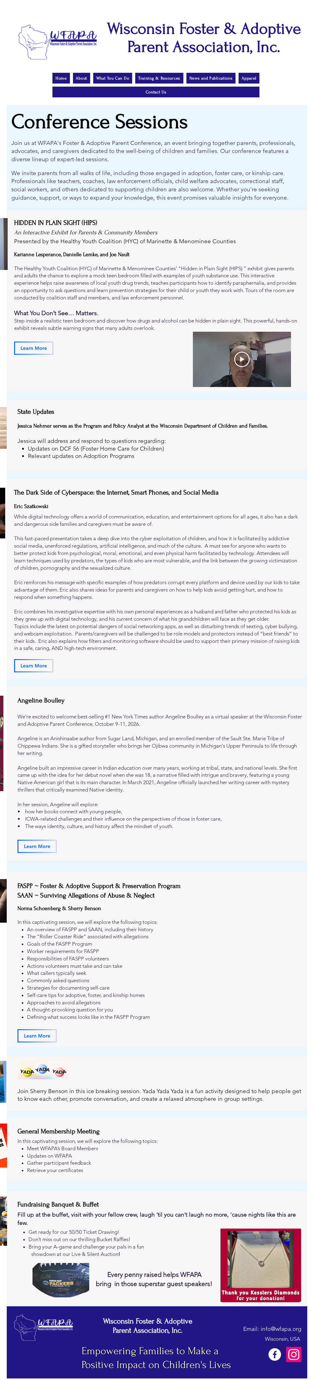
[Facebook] (274, 1354)
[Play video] (242, 359)
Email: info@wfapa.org (272, 1328)
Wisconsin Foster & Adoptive (147, 1321)
